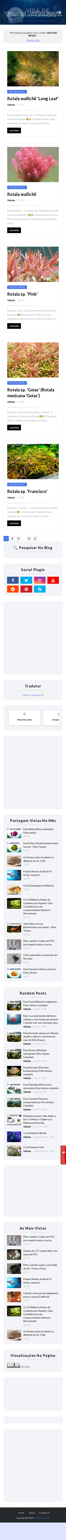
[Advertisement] (33, 638)
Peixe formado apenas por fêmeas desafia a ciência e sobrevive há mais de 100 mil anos (40, 1036)
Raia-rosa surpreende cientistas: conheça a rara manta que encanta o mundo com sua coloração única (40, 1019)
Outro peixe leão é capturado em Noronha (40, 957)
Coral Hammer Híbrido (34, 1133)
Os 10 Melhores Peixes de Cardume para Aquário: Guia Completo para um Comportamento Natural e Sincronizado (38, 906)
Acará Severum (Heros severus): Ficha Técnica (39, 971)
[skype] (40, 589)
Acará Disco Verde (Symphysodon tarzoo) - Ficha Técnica (40, 845)
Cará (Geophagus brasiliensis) (38, 885)
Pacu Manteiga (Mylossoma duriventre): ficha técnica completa (40, 1086)
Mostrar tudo (33, 40)
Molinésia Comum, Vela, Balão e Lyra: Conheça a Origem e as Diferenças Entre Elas (39, 1119)
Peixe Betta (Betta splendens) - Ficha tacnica (39, 831)
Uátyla (11, 104)
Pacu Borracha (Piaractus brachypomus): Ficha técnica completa (37, 1071)
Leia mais (14, 130)
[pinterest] (26, 589)
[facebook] (13, 580)
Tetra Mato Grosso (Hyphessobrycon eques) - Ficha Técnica (39, 927)
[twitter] (26, 580)
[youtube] (53, 580)
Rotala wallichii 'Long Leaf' (33, 98)
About (32, 1512)
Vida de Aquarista (42, 1518)
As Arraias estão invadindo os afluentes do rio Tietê (38, 859)
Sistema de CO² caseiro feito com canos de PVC (40, 1252)
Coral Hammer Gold (33, 1147)
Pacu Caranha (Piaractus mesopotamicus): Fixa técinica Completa (38, 1102)
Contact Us (44, 1512)
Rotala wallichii (21, 194)
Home (21, 1512)
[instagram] (40, 580)
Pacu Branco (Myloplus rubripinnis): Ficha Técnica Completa (36, 1054)
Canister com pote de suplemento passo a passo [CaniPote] (40, 1295)
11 (29, 538)
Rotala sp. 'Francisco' (27, 491)
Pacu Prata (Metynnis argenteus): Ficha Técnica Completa (40, 1003)
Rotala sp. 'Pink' (22, 294)
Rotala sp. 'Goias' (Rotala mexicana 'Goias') (30, 392)
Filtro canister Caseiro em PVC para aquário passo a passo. (39, 943)
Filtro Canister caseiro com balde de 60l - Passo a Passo (40, 1267)
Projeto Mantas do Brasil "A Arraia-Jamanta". (37, 873)
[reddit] (13, 589)
